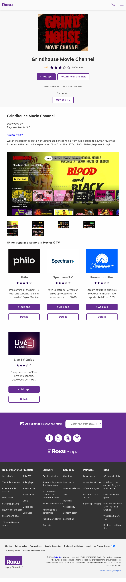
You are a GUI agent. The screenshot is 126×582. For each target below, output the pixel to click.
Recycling (47, 525)
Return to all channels (73, 76)
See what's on (9, 476)
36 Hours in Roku (111, 476)
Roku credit (8, 498)
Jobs (65, 495)
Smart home (29, 489)
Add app (46, 76)
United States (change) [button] (110, 571)
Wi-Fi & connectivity (53, 504)
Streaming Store (10, 504)
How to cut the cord (12, 510)
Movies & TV (63, 100)
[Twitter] (58, 438)
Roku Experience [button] (12, 470)
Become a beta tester (90, 496)
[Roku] (6, 4)
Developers (89, 476)
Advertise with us (92, 482)
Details (24, 317)
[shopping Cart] (113, 6)
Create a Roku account (9, 490)
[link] (63, 451)
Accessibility (69, 507)
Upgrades (27, 513)
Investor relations (72, 489)
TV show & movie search (11, 523)
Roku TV (27, 476)
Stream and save (11, 516)
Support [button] (48, 470)
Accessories (28, 495)
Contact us (68, 519)
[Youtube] (67, 438)
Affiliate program (91, 489)
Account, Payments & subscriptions (52, 484)
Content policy (70, 513)
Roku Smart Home (52, 519)
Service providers (92, 504)
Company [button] (68, 470)
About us (67, 476)
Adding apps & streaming (50, 511)
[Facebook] (49, 438)
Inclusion (67, 501)
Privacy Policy (15, 135)
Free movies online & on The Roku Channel (112, 507)
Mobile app (28, 507)
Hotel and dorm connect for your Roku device (111, 485)
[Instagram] (77, 438)
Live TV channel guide (111, 496)
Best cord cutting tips (112, 526)
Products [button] (28, 470)
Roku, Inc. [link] (58, 557)
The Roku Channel (11, 482)
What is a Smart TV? (111, 517)
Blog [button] (106, 470)
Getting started (50, 476)
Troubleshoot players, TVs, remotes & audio (51, 495)
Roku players (29, 482)
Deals (25, 501)
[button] (122, 5)
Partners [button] (88, 470)
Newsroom (68, 482)
